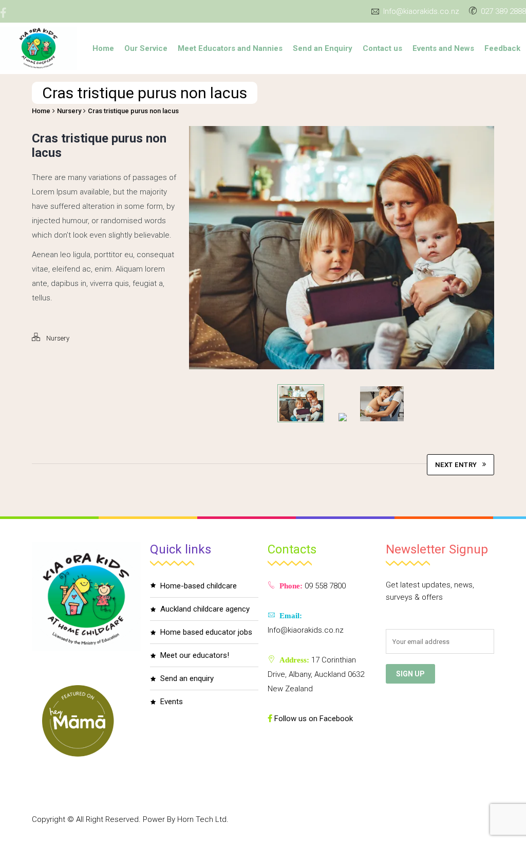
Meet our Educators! (194, 655)
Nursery (69, 111)
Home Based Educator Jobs (206, 632)
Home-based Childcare (198, 585)
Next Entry (456, 465)
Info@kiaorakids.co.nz (421, 11)
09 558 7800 (324, 585)
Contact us (382, 48)
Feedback (502, 48)
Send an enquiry (187, 678)
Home (103, 48)
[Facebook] (7, 13)
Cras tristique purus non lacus (133, 111)
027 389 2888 (503, 11)
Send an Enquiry (322, 48)
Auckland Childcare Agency (205, 609)
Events (171, 701)
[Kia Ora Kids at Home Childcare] (38, 48)
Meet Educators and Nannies (230, 48)
